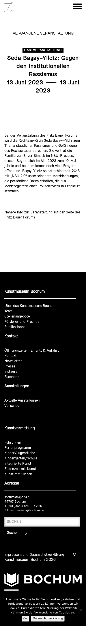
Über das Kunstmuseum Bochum (29, 306)
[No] (80, 610)
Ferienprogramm (17, 448)
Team (8, 311)
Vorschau (11, 406)
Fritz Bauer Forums (19, 217)
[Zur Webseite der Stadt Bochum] (43, 582)
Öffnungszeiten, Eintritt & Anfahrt (31, 350)
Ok (25, 618)
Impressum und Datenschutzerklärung (34, 554)
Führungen (12, 442)
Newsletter (13, 361)
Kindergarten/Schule (20, 458)
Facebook (11, 377)
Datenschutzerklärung (48, 618)
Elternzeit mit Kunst (20, 469)
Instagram (12, 371)
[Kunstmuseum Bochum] (8, 11)
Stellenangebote (17, 316)
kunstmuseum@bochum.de (25, 510)
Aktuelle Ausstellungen (22, 400)
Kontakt (10, 356)
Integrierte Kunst (17, 463)
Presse (9, 366)
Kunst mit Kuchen (18, 474)
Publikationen (15, 327)
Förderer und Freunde (21, 321)
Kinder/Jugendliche (19, 453)
